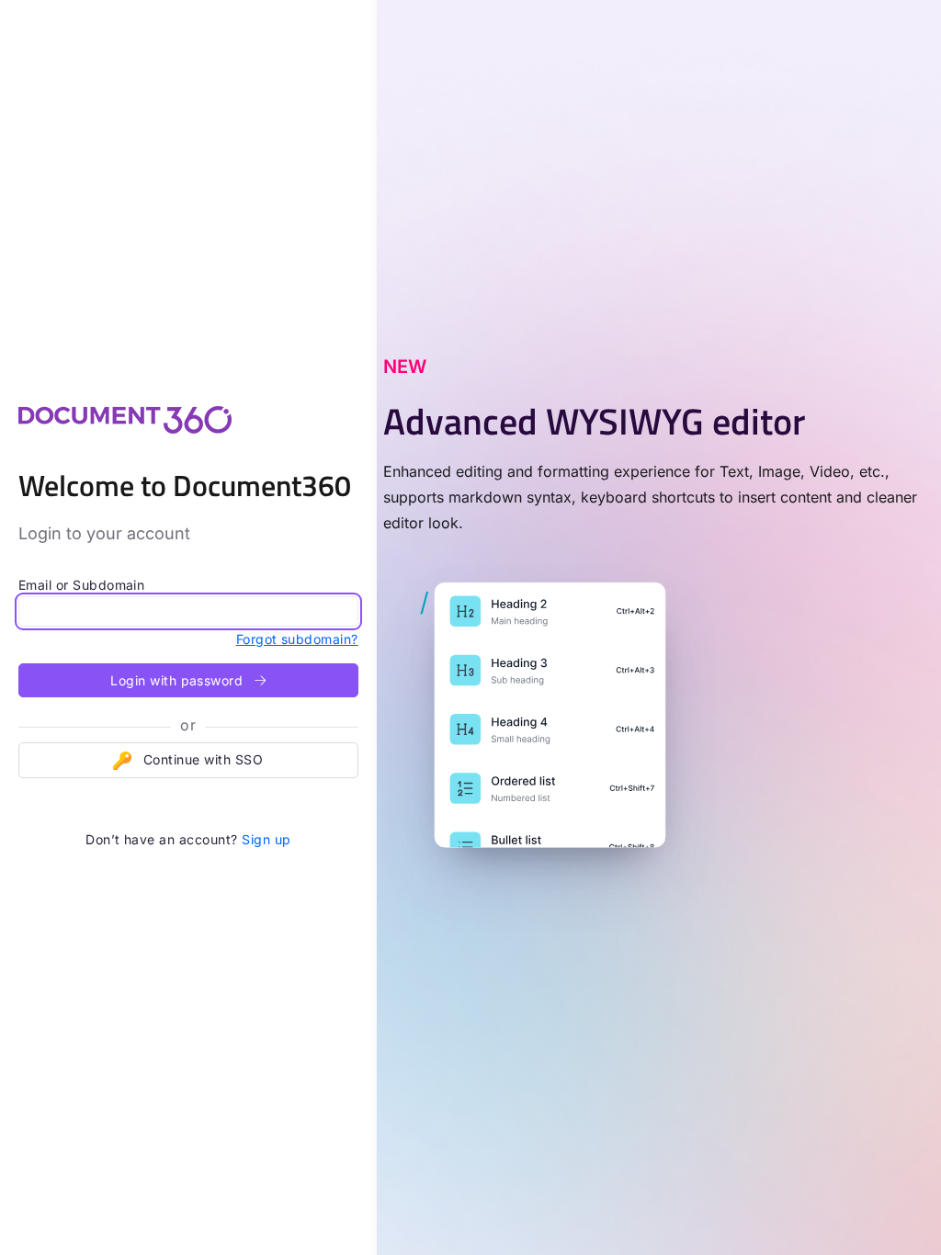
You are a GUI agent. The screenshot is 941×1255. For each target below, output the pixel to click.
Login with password (178, 680)
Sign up (266, 839)
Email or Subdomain (81, 585)
